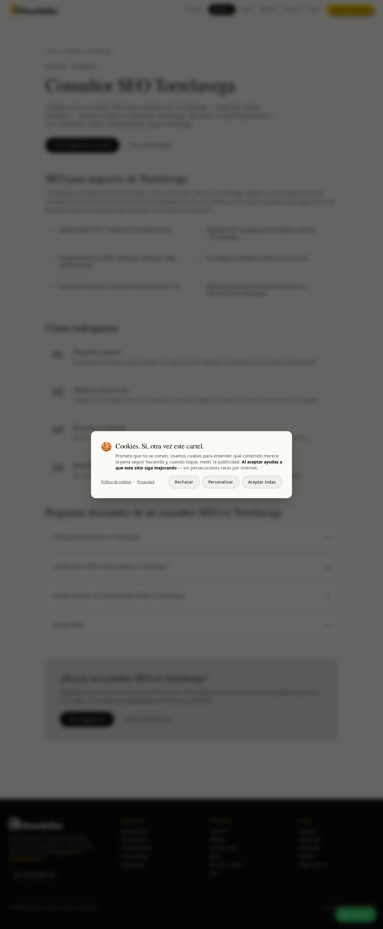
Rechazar (184, 482)
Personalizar (220, 482)
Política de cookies (116, 482)
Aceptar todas (262, 482)
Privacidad (145, 482)
